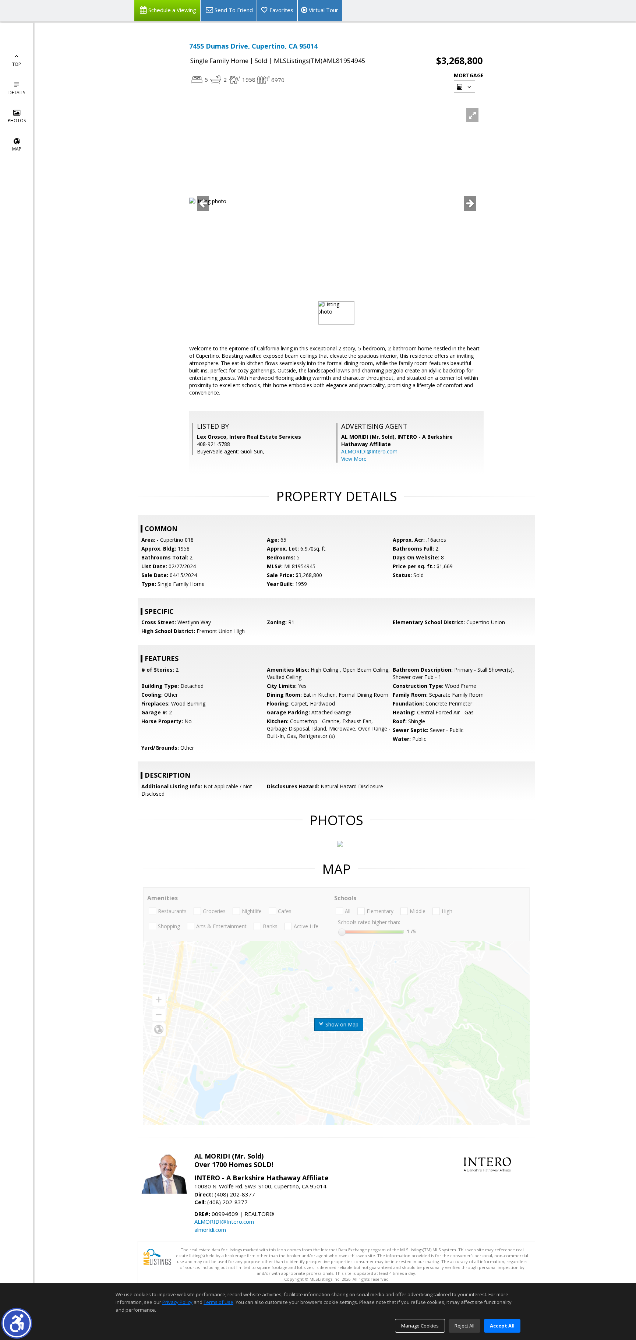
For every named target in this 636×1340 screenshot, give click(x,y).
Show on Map (341, 1024)
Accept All (502, 1325)
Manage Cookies (420, 1325)
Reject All (464, 1325)
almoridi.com (210, 1229)
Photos (17, 120)
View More (354, 458)
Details (16, 92)
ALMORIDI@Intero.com (369, 451)
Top (16, 64)
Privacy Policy (177, 1302)
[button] (17, 1323)
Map (16, 149)
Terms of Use (218, 1302)
